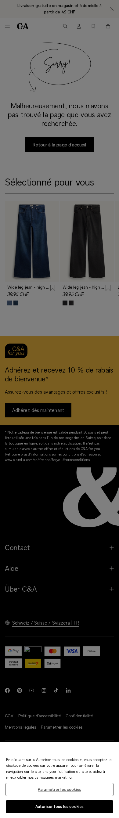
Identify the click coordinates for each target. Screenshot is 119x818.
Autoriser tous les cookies (59, 806)
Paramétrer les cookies (59, 789)
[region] (59, 780)
